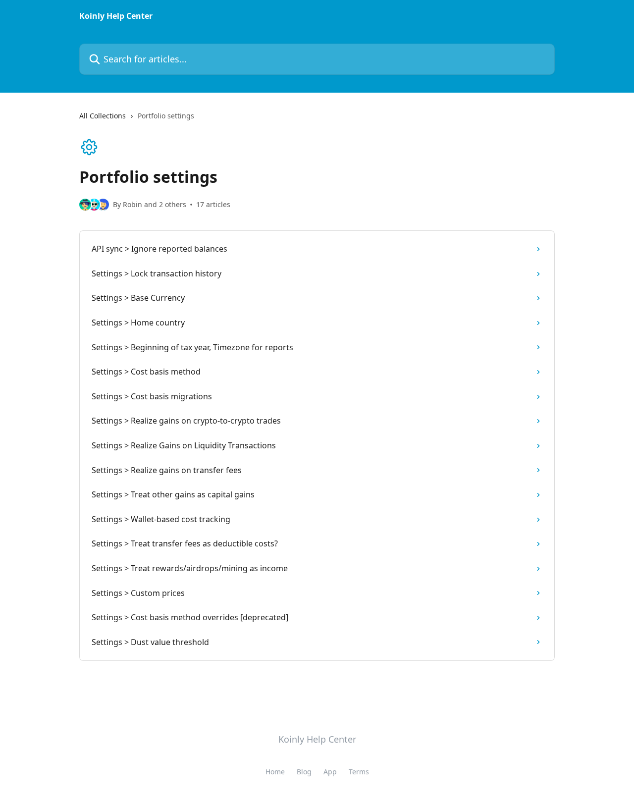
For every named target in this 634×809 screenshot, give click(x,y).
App (330, 771)
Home (275, 771)
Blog (304, 771)
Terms (359, 771)
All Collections (102, 115)
